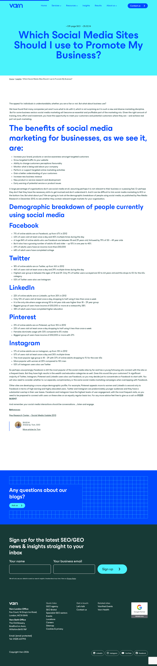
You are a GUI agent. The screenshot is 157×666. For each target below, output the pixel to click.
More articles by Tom (31, 429)
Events (49, 616)
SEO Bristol (51, 609)
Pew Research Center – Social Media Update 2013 (32, 415)
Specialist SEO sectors (56, 613)
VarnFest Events (105, 606)
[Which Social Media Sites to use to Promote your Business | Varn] (16, 5)
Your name (17, 561)
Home (11, 79)
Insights (18, 79)
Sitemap (50, 625)
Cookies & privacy (54, 629)
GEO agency (52, 606)
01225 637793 (19, 639)
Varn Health (103, 609)
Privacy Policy (71, 578)
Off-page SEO (74, 26)
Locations (50, 619)
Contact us (82, 609)
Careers (50, 622)
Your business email (67, 561)
